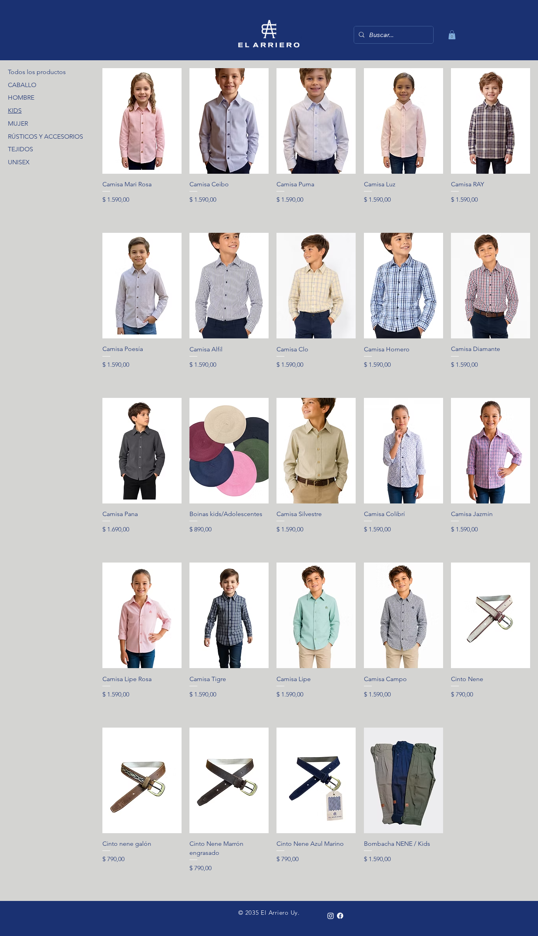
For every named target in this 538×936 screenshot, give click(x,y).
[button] (452, 34)
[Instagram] (331, 916)
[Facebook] (340, 916)
